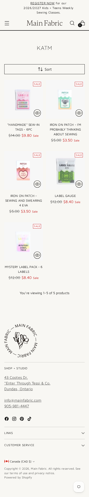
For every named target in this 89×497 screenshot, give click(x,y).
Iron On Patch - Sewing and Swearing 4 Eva (23, 200)
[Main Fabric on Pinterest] (22, 419)
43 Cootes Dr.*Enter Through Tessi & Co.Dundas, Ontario (27, 383)
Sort (48, 69)
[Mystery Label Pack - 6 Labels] (23, 241)
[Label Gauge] (65, 170)
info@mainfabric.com (23, 400)
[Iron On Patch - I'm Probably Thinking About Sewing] (65, 99)
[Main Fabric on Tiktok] (30, 419)
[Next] (83, 8)
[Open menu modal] (7, 23)
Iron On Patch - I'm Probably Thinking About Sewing (65, 129)
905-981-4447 (16, 406)
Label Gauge (65, 196)
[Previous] (5, 8)
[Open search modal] (72, 23)
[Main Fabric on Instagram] (15, 419)
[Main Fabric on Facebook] (7, 419)
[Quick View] (37, 113)
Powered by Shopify (18, 477)
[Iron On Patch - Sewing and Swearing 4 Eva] (23, 170)
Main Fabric (39, 468)
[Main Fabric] (44, 23)
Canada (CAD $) (20, 461)
